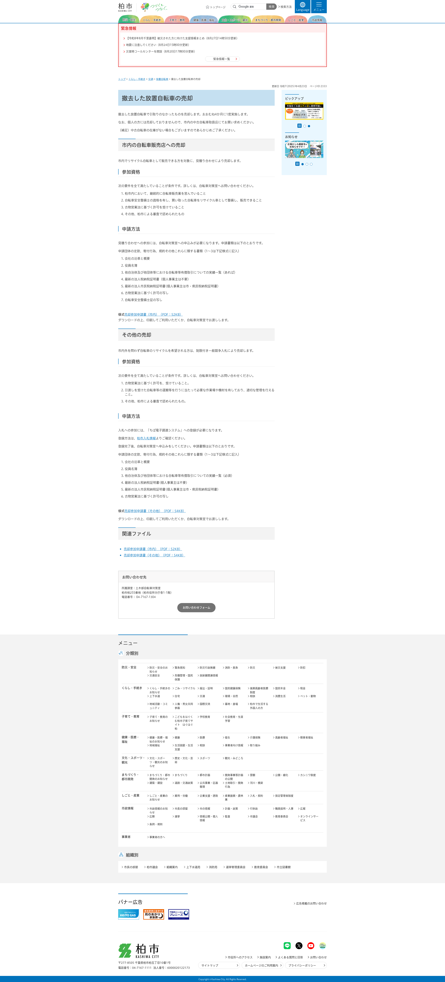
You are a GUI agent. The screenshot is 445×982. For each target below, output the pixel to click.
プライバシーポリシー (302, 965)
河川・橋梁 (256, 783)
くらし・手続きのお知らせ (159, 690)
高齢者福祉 (281, 737)
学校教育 (205, 717)
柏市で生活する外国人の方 (259, 706)
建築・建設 (156, 783)
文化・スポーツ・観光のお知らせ (158, 762)
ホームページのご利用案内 (261, 965)
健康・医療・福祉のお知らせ (158, 739)
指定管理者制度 (284, 795)
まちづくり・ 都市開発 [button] (130, 777)
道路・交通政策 (184, 783)
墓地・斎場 (231, 704)
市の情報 (205, 808)
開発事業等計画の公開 (234, 777)
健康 (177, 737)
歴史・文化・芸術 (184, 760)
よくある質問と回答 (290, 957)
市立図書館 (284, 867)
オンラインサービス (309, 818)
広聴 (152, 816)
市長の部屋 (181, 808)
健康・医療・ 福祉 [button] (130, 739)
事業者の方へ (157, 837)
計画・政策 (231, 808)
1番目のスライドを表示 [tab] (304, 126)
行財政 (254, 808)
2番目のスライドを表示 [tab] (309, 126)
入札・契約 (256, 795)
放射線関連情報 (209, 675)
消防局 (213, 867)
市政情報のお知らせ (158, 810)
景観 (252, 775)
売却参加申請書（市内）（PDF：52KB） (153, 314)
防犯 (302, 667)
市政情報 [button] (128, 808)
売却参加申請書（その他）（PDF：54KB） (155, 510)
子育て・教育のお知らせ (158, 719)
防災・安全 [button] (129, 667)
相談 (252, 696)
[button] (319, 6)
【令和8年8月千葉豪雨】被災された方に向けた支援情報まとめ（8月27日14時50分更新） (182, 38)
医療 (202, 737)
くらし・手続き (136, 79)
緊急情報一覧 (221, 59)
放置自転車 (162, 79)
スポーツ (205, 758)
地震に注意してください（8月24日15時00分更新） (158, 44)
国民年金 (280, 688)
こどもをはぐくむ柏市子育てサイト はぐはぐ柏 (184, 723)
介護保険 (255, 737)
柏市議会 (152, 867)
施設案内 (265, 957)
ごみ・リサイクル (185, 688)
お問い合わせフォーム (196, 607)
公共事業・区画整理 (209, 785)
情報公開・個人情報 (209, 818)
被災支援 (280, 667)
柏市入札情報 (146, 438)
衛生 (227, 737)
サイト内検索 (234, 7)
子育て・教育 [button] (130, 716)
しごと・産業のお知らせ (158, 797)
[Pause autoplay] (299, 125)
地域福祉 (154, 745)
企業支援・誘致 (209, 795)
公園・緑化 (281, 775)
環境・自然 (231, 696)
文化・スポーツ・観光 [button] (133, 760)
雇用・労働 (181, 795)
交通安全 (154, 675)
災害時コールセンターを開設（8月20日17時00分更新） (161, 51)
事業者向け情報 (234, 745)
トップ (122, 79)
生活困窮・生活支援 (184, 747)
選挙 (177, 816)
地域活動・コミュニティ (158, 706)
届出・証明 (206, 688)
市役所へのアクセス (240, 957)
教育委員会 (281, 816)
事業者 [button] (126, 836)
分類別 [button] (132, 653)
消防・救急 (231, 667)
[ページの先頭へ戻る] (319, 933)
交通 (150, 79)
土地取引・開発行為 (234, 785)
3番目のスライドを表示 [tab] (311, 164)
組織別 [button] (132, 855)
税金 (302, 688)
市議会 (254, 816)
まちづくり (181, 775)
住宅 (177, 696)
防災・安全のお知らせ (158, 669)
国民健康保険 (233, 688)
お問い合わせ (318, 957)
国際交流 (205, 704)
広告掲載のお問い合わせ (311, 903)
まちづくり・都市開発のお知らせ (159, 777)
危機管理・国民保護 (184, 677)
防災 (252, 667)
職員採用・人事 (284, 808)
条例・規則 (156, 824)
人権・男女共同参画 (184, 706)
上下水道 (154, 696)
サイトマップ (209, 965)
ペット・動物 (308, 696)
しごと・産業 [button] (130, 795)
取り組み (255, 745)
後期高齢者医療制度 (259, 690)
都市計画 (205, 775)
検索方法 (286, 6)
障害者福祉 (306, 737)
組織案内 (172, 867)
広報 (302, 808)
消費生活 (280, 696)
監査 (227, 816)
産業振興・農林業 (234, 797)
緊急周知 (180, 667)
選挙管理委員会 (235, 867)
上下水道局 (193, 867)
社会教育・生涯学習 (234, 719)
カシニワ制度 (308, 775)
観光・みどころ (234, 758)
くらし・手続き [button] (132, 687)
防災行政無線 (207, 667)
